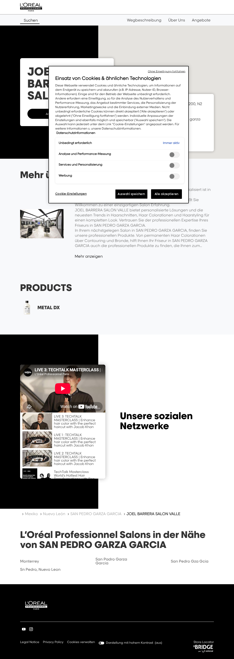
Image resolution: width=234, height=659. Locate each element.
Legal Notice (29, 642)
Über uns (176, 20)
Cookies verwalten (81, 642)
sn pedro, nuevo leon (40, 569)
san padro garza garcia (111, 561)
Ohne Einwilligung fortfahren (166, 71)
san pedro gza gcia (189, 561)
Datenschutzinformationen (75, 133)
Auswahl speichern (131, 194)
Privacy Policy (53, 642)
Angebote (201, 20)
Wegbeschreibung (144, 20)
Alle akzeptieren (166, 194)
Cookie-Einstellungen (71, 193)
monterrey (29, 561)
